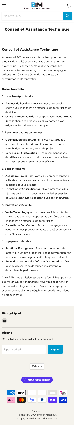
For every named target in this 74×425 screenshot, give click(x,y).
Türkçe (35, 366)
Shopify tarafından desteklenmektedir (37, 418)
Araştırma (37, 411)
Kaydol (55, 349)
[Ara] (67, 16)
